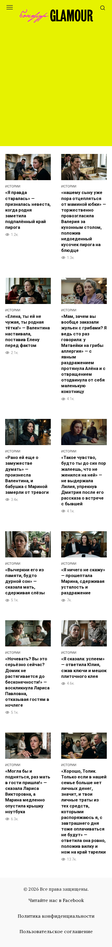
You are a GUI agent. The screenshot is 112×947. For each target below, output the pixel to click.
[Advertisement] (56, 90)
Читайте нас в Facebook (56, 900)
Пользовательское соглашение (56, 931)
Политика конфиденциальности (56, 916)
